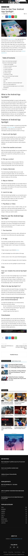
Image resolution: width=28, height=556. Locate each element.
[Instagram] (14, 547)
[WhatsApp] (15, 16)
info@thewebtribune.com (16, 538)
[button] (26, 2)
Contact (23, 552)
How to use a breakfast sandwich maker (9, 468)
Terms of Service (17, 552)
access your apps (11, 127)
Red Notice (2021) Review (20, 415)
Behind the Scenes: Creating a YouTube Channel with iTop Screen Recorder (17, 378)
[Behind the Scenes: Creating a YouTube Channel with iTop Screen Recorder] (4, 378)
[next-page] (4, 383)
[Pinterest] (12, 16)
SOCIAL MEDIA (7, 4)
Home (2, 4)
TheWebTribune (5, 13)
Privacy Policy (10, 552)
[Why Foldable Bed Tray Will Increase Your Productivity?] (7, 397)
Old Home (5, 552)
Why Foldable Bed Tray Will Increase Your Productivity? (13, 461)
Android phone (11, 39)
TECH (8, 6)
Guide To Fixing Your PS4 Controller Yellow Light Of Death (21, 347)
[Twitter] (9, 16)
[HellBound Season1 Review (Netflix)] (7, 410)
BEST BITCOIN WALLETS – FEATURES (9, 484)
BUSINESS (3, 373)
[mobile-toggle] (2, 2)
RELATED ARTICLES (6, 361)
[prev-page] (2, 383)
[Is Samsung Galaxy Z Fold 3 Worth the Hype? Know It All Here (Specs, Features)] (21, 422)
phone (17, 250)
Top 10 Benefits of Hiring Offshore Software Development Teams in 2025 (17, 372)
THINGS (16, 400)
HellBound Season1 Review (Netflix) (9, 474)
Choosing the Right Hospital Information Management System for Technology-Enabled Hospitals (17, 366)
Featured (3, 413)
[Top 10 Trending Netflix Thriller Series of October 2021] (7, 422)
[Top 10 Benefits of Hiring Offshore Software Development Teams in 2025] (4, 372)
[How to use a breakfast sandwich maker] (21, 397)
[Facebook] (6, 16)
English (18, 0)
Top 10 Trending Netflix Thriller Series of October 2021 (6, 428)
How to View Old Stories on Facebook (7, 346)
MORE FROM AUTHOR (16, 361)
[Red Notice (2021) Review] (21, 410)
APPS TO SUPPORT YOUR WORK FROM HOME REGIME (12, 490)
